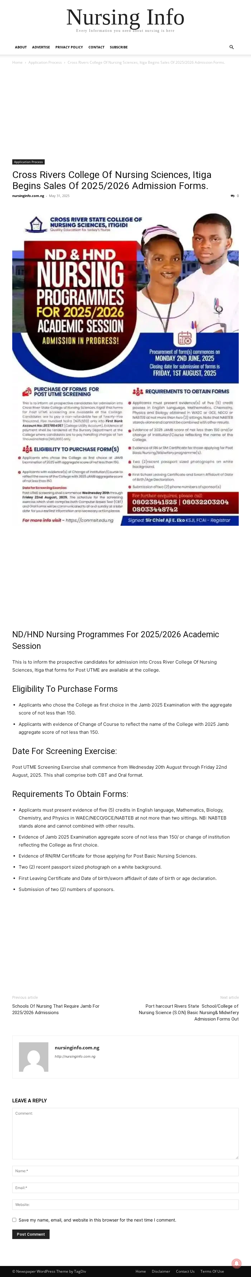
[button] (231, 47)
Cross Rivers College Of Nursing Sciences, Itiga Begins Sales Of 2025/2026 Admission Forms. (112, 180)
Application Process (45, 62)
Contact (96, 47)
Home (17, 62)
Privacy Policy (69, 47)
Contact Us (185, 1271)
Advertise (41, 47)
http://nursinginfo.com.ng (75, 1056)
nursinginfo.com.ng (28, 195)
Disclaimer (161, 1271)
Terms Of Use (212, 1271)
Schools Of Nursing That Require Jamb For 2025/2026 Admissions (55, 1009)
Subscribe (119, 47)
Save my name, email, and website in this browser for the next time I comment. (97, 1219)
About (21, 47)
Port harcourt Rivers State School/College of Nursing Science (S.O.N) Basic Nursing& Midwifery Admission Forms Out (189, 1012)
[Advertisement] (125, 114)
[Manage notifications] (237, 1263)
